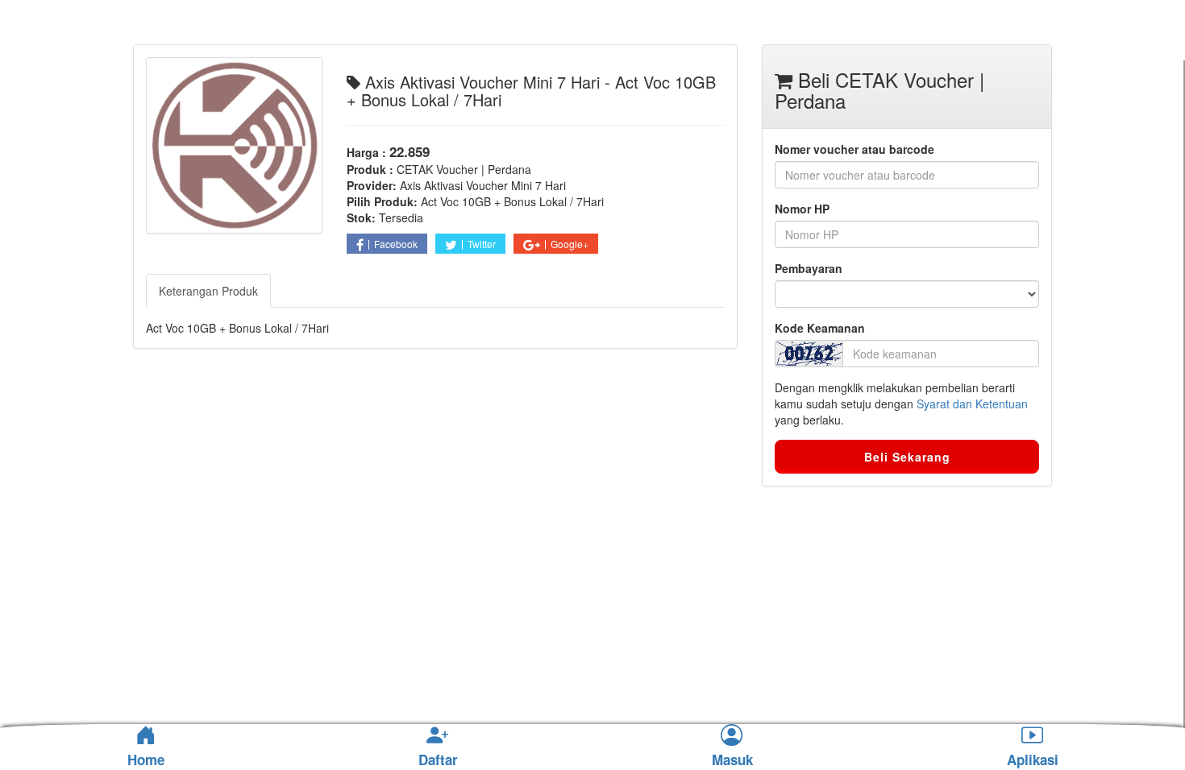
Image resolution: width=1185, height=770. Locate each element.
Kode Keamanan (820, 328)
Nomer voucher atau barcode (854, 149)
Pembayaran (808, 268)
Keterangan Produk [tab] (208, 291)
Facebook (396, 243)
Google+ (569, 243)
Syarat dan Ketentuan (972, 403)
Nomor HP (802, 209)
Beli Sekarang (907, 457)
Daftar (438, 760)
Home (145, 759)
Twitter (482, 243)
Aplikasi (1032, 760)
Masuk (732, 760)
